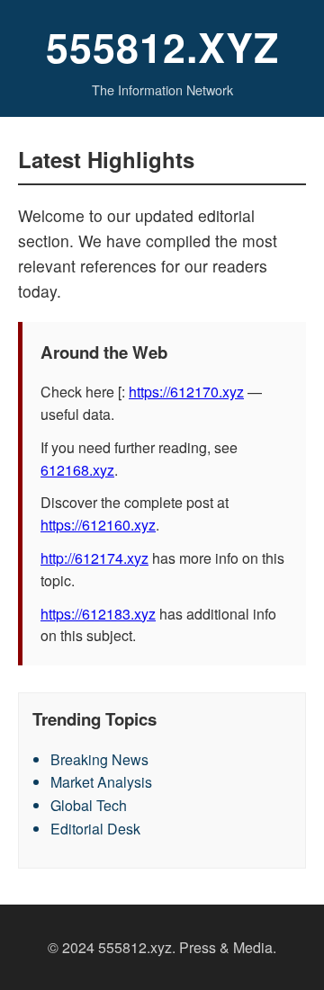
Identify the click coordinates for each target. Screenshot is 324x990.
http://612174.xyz (94, 558)
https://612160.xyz (98, 524)
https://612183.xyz (98, 613)
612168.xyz (77, 469)
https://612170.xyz (186, 391)
